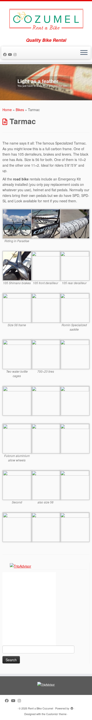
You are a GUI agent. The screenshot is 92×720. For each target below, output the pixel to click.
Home (7, 109)
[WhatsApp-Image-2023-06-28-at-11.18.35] (75, 526)
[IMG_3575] (75, 438)
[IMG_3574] (46, 400)
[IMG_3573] (17, 400)
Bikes (20, 109)
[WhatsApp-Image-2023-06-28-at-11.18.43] (17, 484)
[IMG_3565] (17, 353)
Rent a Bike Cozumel (40, 708)
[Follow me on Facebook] (5, 54)
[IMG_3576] (46, 438)
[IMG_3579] (75, 400)
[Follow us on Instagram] (15, 54)
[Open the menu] (84, 53)
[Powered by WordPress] (72, 707)
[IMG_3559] (46, 223)
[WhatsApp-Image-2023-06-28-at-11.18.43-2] (75, 484)
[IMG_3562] (17, 265)
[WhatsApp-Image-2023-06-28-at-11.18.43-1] (17, 526)
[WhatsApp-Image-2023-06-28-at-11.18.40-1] (46, 526)
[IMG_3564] (75, 265)
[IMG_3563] (46, 265)
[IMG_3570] (46, 353)
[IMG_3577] (17, 438)
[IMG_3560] (75, 223)
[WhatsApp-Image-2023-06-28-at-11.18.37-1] (46, 484)
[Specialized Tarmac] (17, 223)
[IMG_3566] (75, 307)
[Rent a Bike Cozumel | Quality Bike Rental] (46, 19)
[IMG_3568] (17, 307)
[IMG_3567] (46, 307)
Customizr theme (56, 714)
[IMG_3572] (75, 353)
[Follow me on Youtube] (10, 54)
